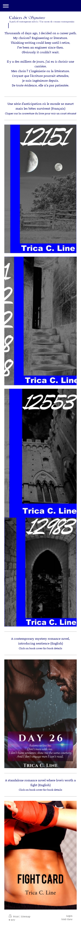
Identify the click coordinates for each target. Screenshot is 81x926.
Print (16, 916)
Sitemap (25, 916)
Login (69, 916)
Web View (66, 919)
